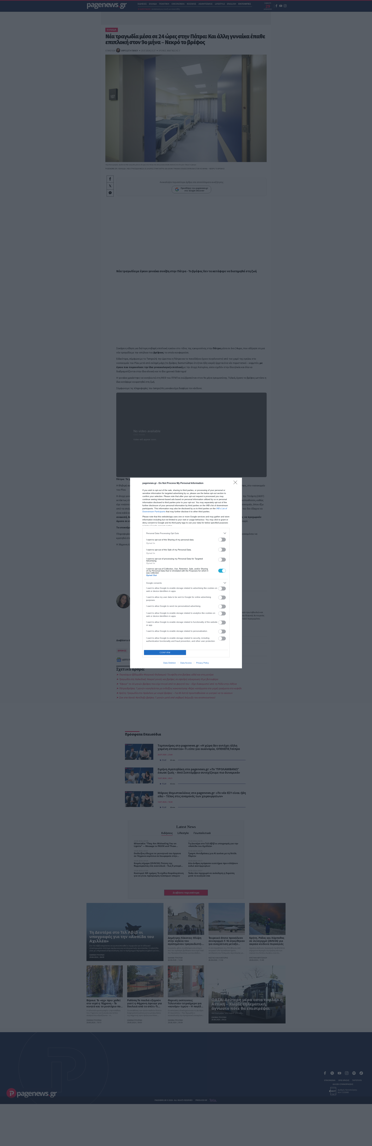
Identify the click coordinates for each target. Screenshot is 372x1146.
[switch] (222, 540)
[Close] (236, 483)
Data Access (186, 663)
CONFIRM (165, 652)
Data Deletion (169, 663)
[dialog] (186, 573)
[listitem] (186, 533)
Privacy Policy (202, 663)
